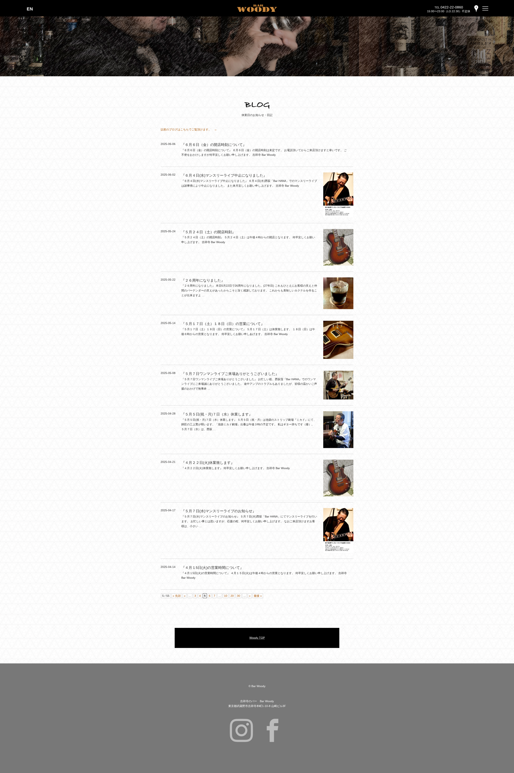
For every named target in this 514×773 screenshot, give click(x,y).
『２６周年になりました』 (203, 280)
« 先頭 (177, 595)
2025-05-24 (168, 231)
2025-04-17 (168, 510)
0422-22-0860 (452, 7)
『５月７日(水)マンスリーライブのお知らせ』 (218, 511)
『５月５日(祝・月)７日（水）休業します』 (216, 414)
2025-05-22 (168, 279)
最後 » (258, 595)
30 (238, 595)
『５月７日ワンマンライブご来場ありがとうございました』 (230, 374)
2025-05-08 (168, 373)
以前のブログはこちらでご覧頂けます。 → (189, 129)
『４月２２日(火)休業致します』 (207, 463)
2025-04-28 (168, 413)
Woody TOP (257, 637)
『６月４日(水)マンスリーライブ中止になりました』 (224, 175)
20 (232, 595)
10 (225, 595)
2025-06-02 (168, 174)
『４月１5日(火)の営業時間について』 (212, 568)
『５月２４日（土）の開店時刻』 (208, 232)
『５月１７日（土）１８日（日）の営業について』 (222, 324)
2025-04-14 (168, 566)
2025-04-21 (168, 461)
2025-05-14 (168, 323)
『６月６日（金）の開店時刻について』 (213, 145)
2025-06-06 (168, 144)
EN (30, 8)
